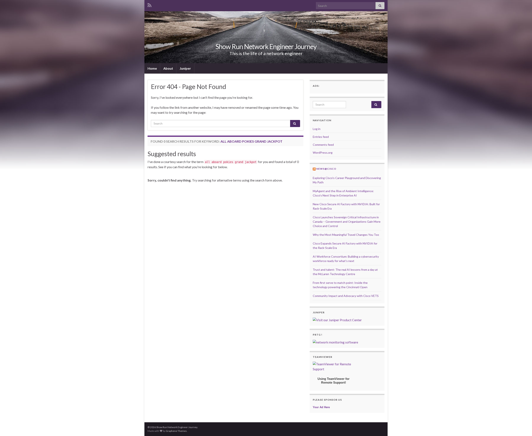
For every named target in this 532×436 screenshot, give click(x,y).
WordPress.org (322, 152)
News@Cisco (326, 168)
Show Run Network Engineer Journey (266, 46)
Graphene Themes (176, 430)
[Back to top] (522, 426)
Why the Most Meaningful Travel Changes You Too (346, 234)
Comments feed (323, 144)
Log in (316, 129)
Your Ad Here (321, 407)
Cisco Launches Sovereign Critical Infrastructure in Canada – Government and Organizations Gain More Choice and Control (347, 221)
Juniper (185, 68)
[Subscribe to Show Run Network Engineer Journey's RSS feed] (149, 4)
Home (152, 68)
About (168, 68)
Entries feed (321, 136)
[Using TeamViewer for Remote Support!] (333, 366)
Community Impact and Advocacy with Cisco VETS (346, 296)
